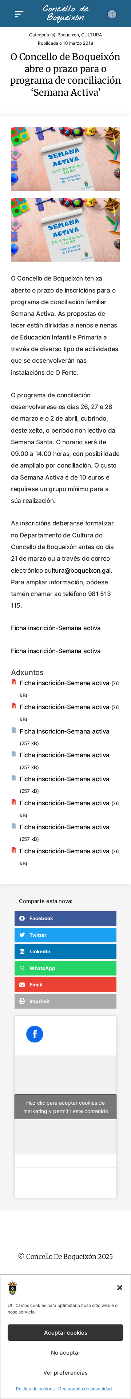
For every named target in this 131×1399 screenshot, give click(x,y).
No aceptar (65, 1352)
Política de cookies (35, 1388)
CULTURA (91, 34)
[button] (119, 1287)
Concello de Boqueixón (65, 13)
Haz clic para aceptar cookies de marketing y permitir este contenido (65, 1107)
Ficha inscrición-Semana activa (56, 628)
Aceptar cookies (65, 1332)
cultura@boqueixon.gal (77, 570)
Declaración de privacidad (85, 1388)
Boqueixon (68, 34)
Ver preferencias (65, 1372)
